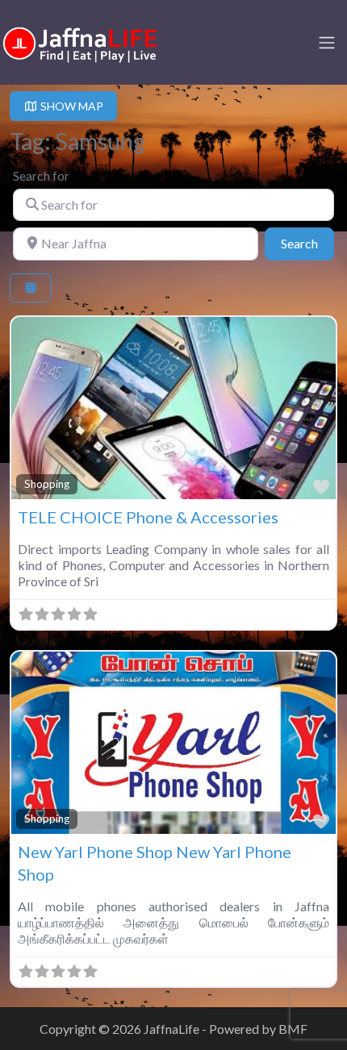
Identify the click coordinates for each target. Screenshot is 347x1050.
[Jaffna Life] (80, 40)
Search (307, 243)
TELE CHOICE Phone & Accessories (148, 517)
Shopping (46, 483)
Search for (41, 175)
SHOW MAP (70, 106)
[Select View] (31, 288)
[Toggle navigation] (327, 43)
